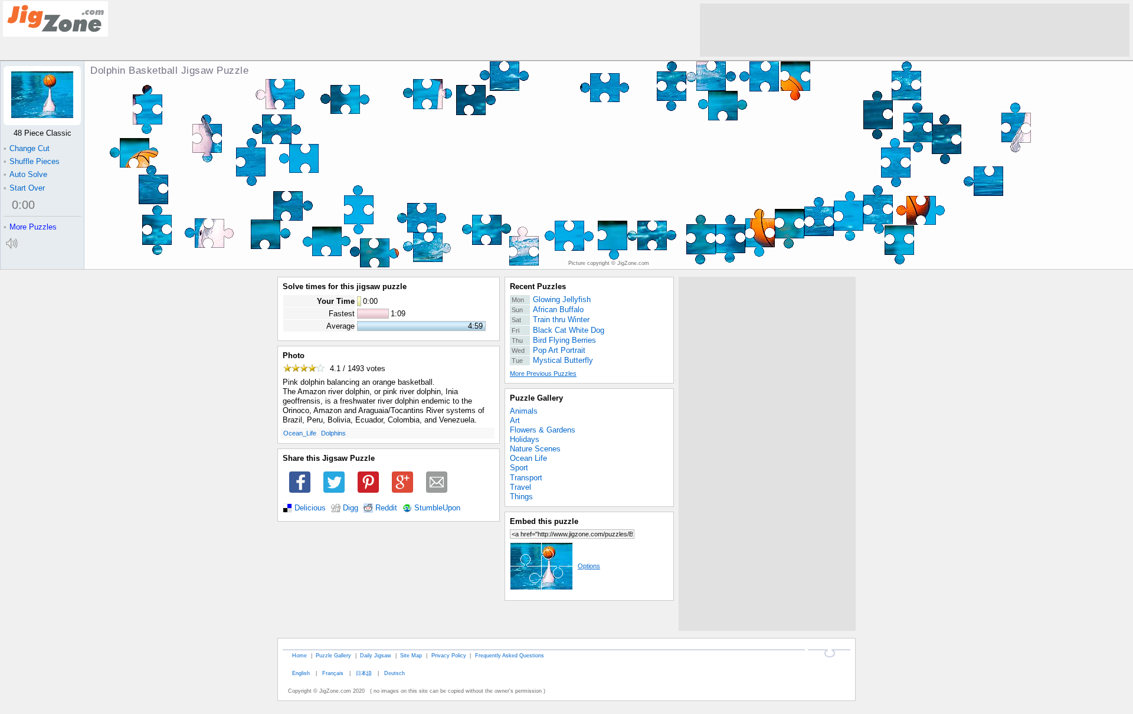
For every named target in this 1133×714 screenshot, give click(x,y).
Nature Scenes (535, 448)
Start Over (24, 188)
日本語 (364, 673)
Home (299, 655)
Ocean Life (528, 458)
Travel (520, 487)
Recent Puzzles (538, 286)
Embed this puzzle (544, 521)
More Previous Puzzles (543, 373)
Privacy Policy (448, 655)
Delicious (310, 508)
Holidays (524, 439)
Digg (350, 508)
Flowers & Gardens (542, 429)
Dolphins (333, 433)
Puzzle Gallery (536, 398)
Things (521, 496)
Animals (524, 411)
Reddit (386, 508)
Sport (519, 467)
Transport (526, 477)
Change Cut (27, 148)
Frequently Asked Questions (509, 655)
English (301, 673)
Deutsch (394, 673)
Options (589, 565)
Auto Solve (25, 174)
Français (332, 673)
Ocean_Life (299, 433)
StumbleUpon (437, 508)
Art (515, 420)
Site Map (411, 655)
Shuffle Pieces (32, 161)
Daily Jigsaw (375, 655)
